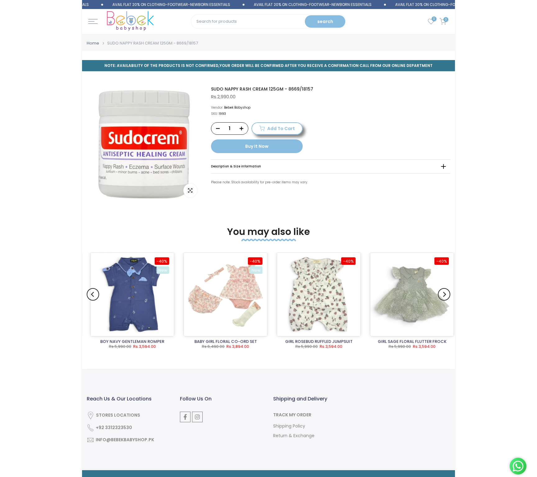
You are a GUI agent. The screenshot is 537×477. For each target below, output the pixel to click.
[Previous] (93, 294)
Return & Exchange (293, 436)
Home (93, 43)
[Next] (444, 294)
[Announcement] (157, 4)
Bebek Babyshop (237, 107)
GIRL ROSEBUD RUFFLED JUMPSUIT (315, 341)
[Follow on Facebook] (185, 417)
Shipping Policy (289, 426)
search (325, 21)
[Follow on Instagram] (197, 417)
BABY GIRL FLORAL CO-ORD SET (222, 341)
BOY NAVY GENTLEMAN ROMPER (129, 341)
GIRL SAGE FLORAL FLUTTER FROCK (408, 341)
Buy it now (256, 146)
